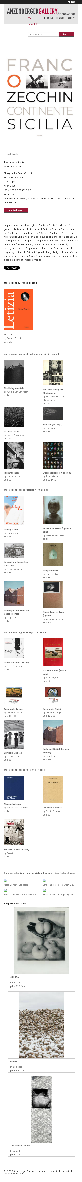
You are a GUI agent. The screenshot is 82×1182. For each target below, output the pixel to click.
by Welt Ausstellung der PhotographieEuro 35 (54, 396)
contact (60, 17)
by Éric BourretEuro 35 (52, 428)
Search (66, 34)
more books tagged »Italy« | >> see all (25, 632)
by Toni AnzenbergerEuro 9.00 (14, 712)
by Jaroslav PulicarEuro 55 (12, 476)
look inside (12, 154)
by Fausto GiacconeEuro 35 (52, 811)
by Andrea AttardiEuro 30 (13, 756)
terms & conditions (13, 1173)
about (50, 17)
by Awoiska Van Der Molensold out (16, 392)
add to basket (16, 210)
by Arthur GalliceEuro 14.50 (57, 476)
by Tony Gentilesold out (16, 853)
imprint (42, 1171)
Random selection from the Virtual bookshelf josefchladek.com (39, 872)
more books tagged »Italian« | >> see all (26, 489)
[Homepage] (41, 14)
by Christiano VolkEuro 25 (12, 533)
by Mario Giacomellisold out (16, 666)
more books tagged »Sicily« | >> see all (25, 769)
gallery (71, 17)
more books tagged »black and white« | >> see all (31, 353)
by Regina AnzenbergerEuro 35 (14, 435)
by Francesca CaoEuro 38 (50, 574)
